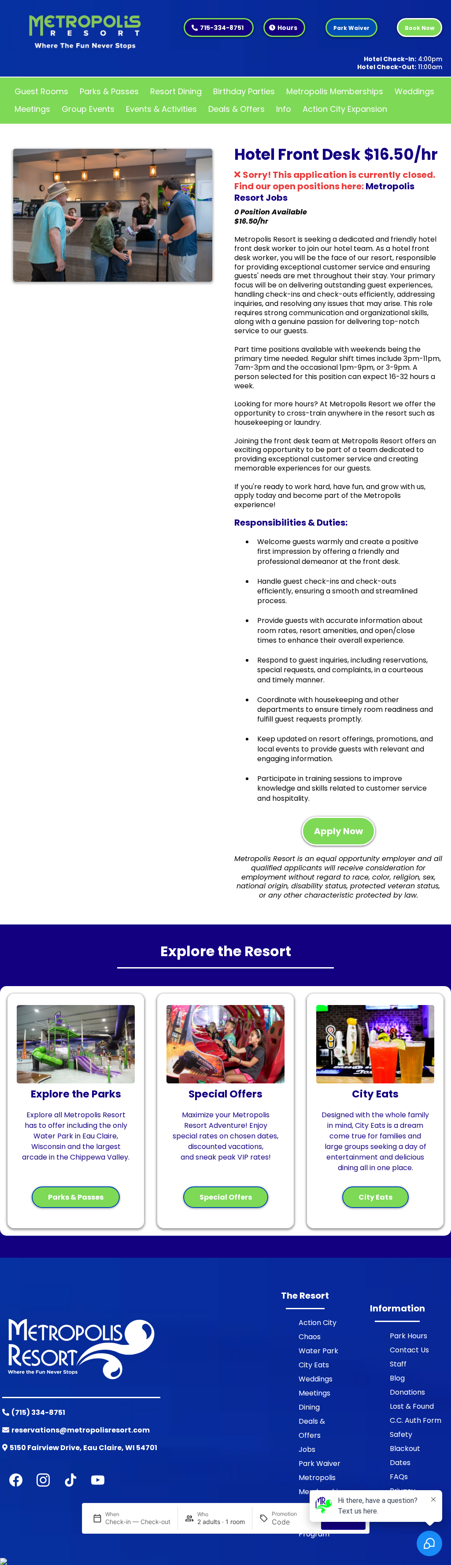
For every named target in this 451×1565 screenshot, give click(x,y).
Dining (309, 1407)
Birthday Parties (244, 91)
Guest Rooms (41, 91)
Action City (317, 1323)
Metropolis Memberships (334, 91)
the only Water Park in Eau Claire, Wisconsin (79, 1136)
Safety (401, 1434)
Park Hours (408, 1336)
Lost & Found (412, 1406)
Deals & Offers (236, 108)
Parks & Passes (109, 91)
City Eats (314, 1365)
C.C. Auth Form (415, 1420)
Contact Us (409, 1350)
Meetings (32, 108)
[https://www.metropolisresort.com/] (85, 30)
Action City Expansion (345, 108)
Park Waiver (319, 1463)
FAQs (399, 1477)
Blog (397, 1378)
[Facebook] (16, 1480)
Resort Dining (176, 91)
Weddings (414, 91)
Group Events (88, 108)
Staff (398, 1364)
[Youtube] (97, 1480)
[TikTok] (70, 1480)
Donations (407, 1392)
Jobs (307, 1449)
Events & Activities (161, 108)
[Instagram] (43, 1480)
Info (283, 108)
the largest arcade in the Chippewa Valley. (75, 1152)
